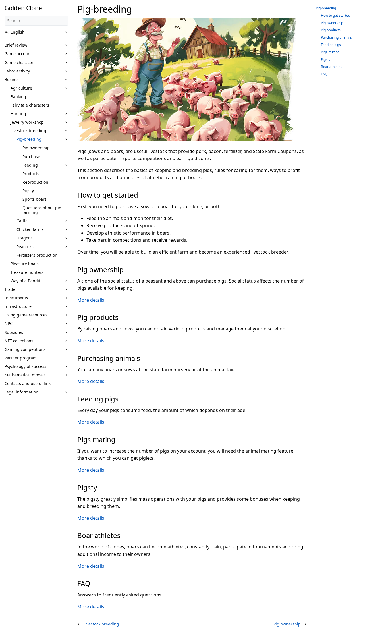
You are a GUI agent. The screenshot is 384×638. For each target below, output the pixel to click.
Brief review (16, 45)
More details (90, 300)
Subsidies (14, 332)
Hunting (18, 113)
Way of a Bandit (25, 280)
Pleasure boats (25, 263)
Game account (18, 53)
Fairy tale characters (30, 105)
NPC (9, 323)
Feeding (30, 165)
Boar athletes (331, 66)
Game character (20, 62)
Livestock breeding (28, 130)
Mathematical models (25, 375)
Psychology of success (25, 366)
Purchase (31, 156)
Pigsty (28, 190)
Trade (10, 289)
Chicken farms (30, 229)
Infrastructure (18, 306)
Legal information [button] (21, 392)
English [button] (18, 32)
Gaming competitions (25, 349)
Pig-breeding (28, 139)
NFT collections (19, 340)
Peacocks (25, 246)
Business (13, 79)
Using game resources (26, 315)
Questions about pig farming (41, 210)
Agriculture (21, 88)
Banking (18, 96)
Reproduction (35, 182)
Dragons (24, 238)
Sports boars (34, 199)
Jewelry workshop (27, 122)
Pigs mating (330, 52)
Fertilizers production (36, 255)
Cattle (22, 220)
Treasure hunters (27, 272)
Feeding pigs (331, 44)
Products (30, 173)
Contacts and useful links (29, 383)
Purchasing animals (336, 37)
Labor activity (17, 71)
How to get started (335, 15)
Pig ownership (36, 147)
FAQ (324, 74)
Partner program (21, 358)
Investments (16, 298)
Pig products (331, 30)
